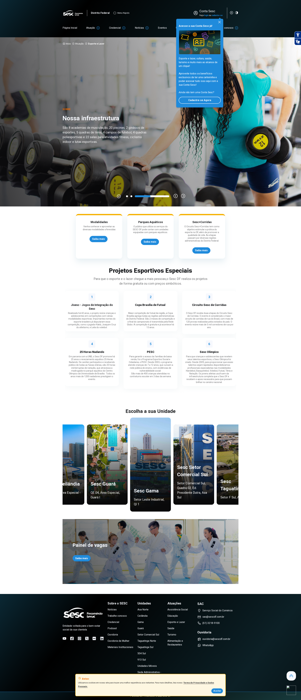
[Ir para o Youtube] (64, 638)
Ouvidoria (113, 634)
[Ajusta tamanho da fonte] (231, 13)
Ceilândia (142, 615)
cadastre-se (217, 15)
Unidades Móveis (147, 665)
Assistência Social (177, 609)
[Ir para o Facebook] (72, 638)
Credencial (115, 27)
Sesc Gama (62, 484)
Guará (140, 628)
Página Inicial (70, 27)
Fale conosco (226, 27)
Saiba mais (81, 558)
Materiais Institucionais (120, 647)
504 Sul (141, 653)
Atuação (90, 27)
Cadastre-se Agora (199, 100)
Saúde (170, 628)
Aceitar (217, 690)
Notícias (139, 27)
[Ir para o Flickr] (94, 638)
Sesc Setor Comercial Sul (108, 471)
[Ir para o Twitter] (87, 638)
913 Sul (141, 659)
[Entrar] (196, 13)
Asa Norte (142, 609)
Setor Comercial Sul (148, 634)
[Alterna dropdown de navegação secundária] (98, 28)
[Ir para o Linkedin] (102, 638)
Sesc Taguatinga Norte (192, 481)
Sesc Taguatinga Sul (153, 492)
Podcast (112, 628)
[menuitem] (70, 28)
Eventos (162, 27)
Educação (172, 615)
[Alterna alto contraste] (236, 13)
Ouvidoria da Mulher (118, 640)
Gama (140, 622)
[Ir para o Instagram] (79, 638)
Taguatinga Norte (146, 640)
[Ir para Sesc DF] (75, 13)
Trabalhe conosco (117, 615)
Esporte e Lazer (176, 622)
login (206, 15)
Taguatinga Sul (145, 647)
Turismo (171, 634)
